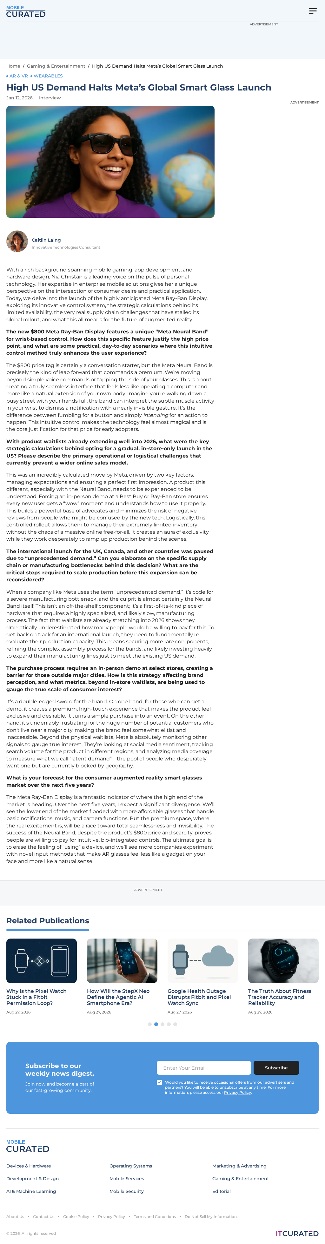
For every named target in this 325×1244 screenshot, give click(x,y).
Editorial (221, 1191)
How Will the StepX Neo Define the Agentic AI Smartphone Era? (118, 997)
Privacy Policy (111, 1216)
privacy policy (237, 1092)
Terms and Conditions (155, 1216)
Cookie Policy (76, 1216)
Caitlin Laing (46, 240)
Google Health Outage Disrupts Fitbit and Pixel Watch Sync (199, 997)
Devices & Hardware (28, 1166)
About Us (15, 1216)
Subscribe (276, 1068)
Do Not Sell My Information (211, 1216)
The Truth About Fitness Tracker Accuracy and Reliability (279, 997)
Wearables (48, 76)
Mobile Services (126, 1178)
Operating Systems (130, 1166)
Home (13, 66)
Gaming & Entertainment (56, 66)
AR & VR (19, 76)
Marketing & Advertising (239, 1166)
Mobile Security (126, 1191)
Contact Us (43, 1216)
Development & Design (32, 1178)
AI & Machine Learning (31, 1191)
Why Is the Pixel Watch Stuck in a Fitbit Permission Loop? (36, 997)
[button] (150, 1024)
